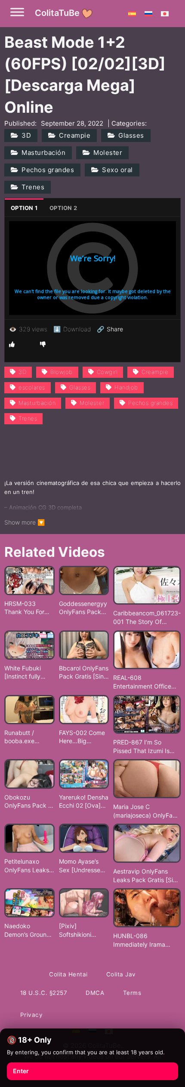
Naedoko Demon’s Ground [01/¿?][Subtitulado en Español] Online (27, 930)
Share (110, 329)
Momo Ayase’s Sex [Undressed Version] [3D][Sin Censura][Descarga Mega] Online (83, 866)
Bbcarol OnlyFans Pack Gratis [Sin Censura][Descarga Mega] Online (83, 672)
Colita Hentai (68, 974)
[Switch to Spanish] (132, 13)
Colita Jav (121, 974)
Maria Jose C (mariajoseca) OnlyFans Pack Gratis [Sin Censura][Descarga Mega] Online (146, 811)
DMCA (95, 992)
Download (72, 329)
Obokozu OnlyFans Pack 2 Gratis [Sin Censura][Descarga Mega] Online (28, 802)
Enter (21, 1071)
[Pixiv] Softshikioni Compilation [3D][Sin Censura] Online (82, 930)
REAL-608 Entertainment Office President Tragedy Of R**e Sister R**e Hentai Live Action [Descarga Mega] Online (146, 682)
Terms (132, 992)
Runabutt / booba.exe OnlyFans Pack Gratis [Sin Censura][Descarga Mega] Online (28, 737)
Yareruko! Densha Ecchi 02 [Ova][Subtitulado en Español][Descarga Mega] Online (83, 802)
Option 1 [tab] (24, 207)
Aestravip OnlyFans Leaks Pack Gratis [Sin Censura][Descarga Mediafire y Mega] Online (144, 876)
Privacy (31, 1014)
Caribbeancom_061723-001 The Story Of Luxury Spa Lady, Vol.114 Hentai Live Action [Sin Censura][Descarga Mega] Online (147, 617)
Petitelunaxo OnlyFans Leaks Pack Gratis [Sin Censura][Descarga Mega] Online (28, 866)
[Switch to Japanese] (165, 13)
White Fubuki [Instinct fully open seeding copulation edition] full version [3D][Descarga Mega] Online (28, 672)
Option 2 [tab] (63, 207)
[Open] (17, 12)
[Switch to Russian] (148, 13)
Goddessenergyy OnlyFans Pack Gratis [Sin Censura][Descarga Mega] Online (83, 608)
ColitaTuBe (57, 13)
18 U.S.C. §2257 (44, 992)
